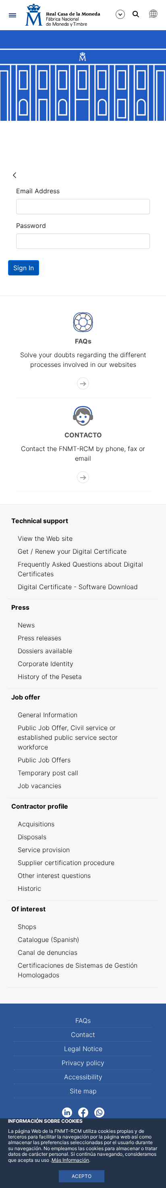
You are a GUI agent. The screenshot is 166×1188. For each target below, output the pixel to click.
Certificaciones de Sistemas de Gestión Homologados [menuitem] (77, 970)
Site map (83, 1091)
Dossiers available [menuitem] (45, 651)
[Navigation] (12, 15)
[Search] (136, 14)
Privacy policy (83, 1063)
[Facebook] (83, 1112)
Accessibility (83, 1077)
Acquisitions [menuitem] (36, 824)
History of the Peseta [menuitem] (50, 677)
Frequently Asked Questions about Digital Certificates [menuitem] (80, 569)
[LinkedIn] (67, 1112)
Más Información (70, 1160)
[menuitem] (83, 521)
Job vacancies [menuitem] (39, 786)
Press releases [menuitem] (39, 638)
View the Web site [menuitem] (45, 538)
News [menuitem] (26, 625)
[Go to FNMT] (62, 15)
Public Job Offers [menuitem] (44, 760)
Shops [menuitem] (27, 927)
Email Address (38, 191)
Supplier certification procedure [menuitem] (66, 863)
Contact (83, 1035)
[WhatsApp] (99, 1112)
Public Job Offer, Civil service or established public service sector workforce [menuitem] (68, 737)
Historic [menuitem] (29, 888)
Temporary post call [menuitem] (48, 773)
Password (31, 225)
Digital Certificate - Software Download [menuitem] (78, 587)
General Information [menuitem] (47, 715)
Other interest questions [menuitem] (54, 875)
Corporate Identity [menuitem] (45, 664)
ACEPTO (81, 1176)
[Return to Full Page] (14, 174)
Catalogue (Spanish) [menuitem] (48, 939)
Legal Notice (83, 1049)
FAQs (83, 1020)
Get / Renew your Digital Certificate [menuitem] (72, 551)
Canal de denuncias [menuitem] (47, 952)
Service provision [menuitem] (44, 850)
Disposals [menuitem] (32, 837)
